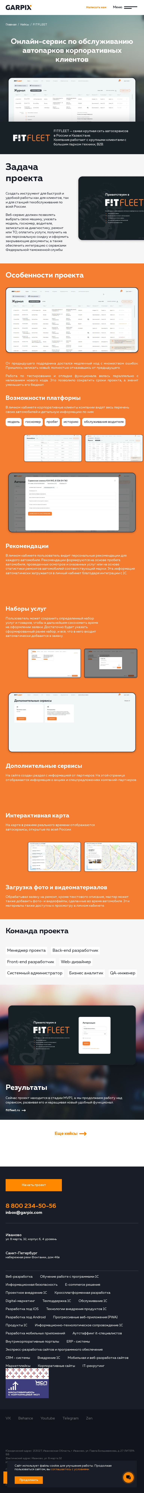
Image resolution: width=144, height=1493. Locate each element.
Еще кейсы (66, 1133)
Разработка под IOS (22, 1309)
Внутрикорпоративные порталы (32, 1341)
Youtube (47, 1418)
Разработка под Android (26, 1317)
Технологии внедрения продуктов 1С (76, 1309)
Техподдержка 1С (56, 1301)
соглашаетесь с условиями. (70, 1469)
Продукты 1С (16, 1325)
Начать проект (34, 1185)
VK (8, 1418)
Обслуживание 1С (93, 1301)
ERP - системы (78, 1341)
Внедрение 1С (49, 1358)
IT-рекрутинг (93, 1366)
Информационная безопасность (32, 1284)
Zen (89, 1418)
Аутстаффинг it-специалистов (97, 1333)
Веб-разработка (19, 1276)
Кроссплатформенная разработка (82, 1292)
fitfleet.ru (13, 1110)
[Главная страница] (21, 7)
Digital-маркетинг (20, 1301)
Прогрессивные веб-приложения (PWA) (85, 1317)
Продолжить (29, 1480)
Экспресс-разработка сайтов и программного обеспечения (54, 1349)
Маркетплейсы (18, 1366)
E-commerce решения (82, 1284)
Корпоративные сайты (56, 1366)
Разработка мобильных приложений (35, 1333)
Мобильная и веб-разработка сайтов (98, 1358)
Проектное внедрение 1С (26, 1292)
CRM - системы (18, 1358)
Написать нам (96, 7)
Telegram (70, 1418)
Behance (25, 1418)
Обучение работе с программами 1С (69, 1276)
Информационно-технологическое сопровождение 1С (79, 1325)
